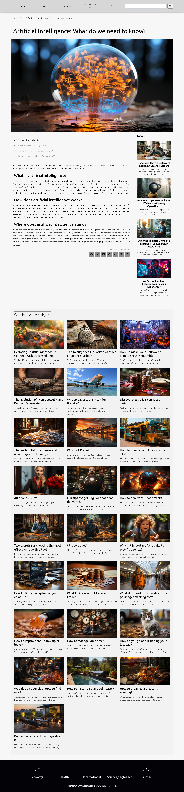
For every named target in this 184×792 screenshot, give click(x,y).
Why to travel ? (77, 545)
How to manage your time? (85, 641)
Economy (22, 6)
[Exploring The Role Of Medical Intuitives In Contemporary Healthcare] (154, 228)
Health (45, 6)
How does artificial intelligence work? (35, 150)
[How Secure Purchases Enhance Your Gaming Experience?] (154, 268)
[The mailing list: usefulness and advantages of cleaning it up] (39, 432)
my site (105, 180)
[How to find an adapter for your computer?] (39, 575)
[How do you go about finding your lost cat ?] (145, 623)
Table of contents (28, 140)
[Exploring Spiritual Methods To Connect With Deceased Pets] (39, 334)
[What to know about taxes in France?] (92, 575)
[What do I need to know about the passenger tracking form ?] (145, 575)
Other (113, 6)
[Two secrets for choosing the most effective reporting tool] (39, 527)
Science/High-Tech (90, 6)
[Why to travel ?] (92, 527)
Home (13, 18)
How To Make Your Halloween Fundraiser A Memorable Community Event (140, 355)
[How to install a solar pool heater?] (92, 670)
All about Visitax (25, 498)
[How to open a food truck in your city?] (145, 432)
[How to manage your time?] (92, 623)
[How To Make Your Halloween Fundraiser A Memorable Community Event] (145, 334)
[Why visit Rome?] (92, 432)
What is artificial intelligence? (31, 145)
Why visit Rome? (78, 450)
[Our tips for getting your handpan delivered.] (92, 479)
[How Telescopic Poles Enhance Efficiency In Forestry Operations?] (154, 188)
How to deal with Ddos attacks (141, 498)
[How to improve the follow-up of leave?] (39, 623)
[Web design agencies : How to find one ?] (39, 670)
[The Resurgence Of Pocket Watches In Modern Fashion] (92, 334)
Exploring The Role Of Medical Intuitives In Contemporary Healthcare (154, 243)
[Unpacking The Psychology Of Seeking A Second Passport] (154, 150)
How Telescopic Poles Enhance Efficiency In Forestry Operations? (154, 203)
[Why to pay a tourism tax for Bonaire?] (92, 381)
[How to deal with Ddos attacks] (145, 479)
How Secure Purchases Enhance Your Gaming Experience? (154, 284)
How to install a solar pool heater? (90, 688)
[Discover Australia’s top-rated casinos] (145, 381)
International (68, 6)
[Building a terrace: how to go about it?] (39, 718)
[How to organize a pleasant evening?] (145, 670)
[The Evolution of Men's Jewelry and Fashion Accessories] (39, 381)
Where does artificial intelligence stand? (36, 156)
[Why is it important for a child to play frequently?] (145, 527)
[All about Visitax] (39, 479)
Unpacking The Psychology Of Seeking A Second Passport (154, 164)
